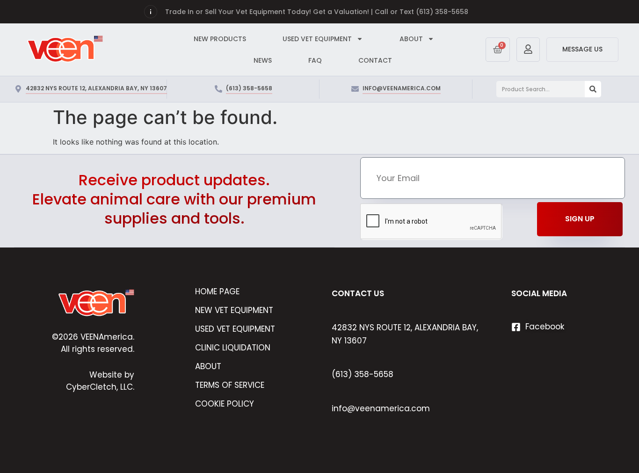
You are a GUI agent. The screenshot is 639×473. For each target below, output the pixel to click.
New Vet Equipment (234, 310)
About (208, 366)
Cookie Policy (224, 403)
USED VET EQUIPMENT (317, 39)
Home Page (217, 291)
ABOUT (411, 39)
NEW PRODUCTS (220, 39)
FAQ (315, 60)
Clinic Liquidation (232, 347)
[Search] (593, 89)
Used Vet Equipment (235, 329)
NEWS (263, 60)
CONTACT (375, 60)
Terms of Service (229, 385)
